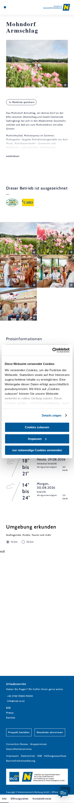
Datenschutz (28, 755)
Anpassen (35, 438)
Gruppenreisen (38, 744)
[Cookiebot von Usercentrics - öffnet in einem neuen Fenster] (52, 350)
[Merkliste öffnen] (14, 7)
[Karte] (11, 7)
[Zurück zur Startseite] (56, 7)
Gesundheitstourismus (19, 748)
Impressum (12, 755)
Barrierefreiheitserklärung (20, 760)
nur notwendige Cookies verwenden (37, 450)
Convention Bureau (17, 744)
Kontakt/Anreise (42, 798)
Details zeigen (51, 415)
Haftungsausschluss (55, 755)
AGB (39, 755)
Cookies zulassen (37, 427)
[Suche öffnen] (17, 7)
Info (4, 798)
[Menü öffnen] (5, 7)
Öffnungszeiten (20, 798)
